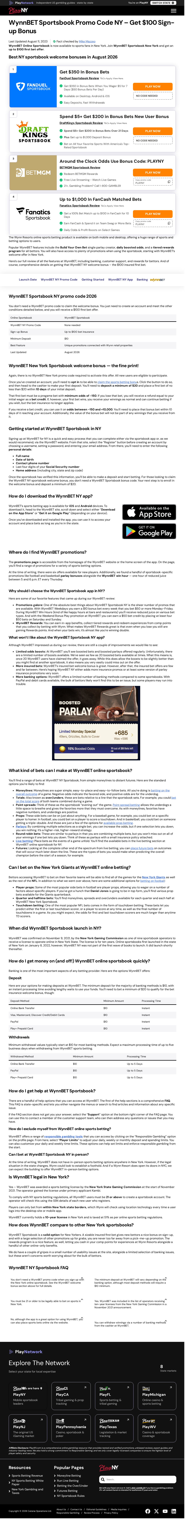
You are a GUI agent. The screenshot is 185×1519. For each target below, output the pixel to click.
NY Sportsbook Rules (71, 1496)
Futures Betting (67, 1491)
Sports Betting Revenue (27, 1476)
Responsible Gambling (68, 1512)
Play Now (152, 86)
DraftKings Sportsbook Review (81, 123)
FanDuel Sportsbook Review (79, 78)
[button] (173, 10)
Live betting (24, 841)
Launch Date (28, 279)
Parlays (21, 826)
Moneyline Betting (69, 1476)
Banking (142, 279)
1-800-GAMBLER (137, 1488)
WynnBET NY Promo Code (59, 279)
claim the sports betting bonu (117, 382)
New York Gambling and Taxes (27, 1491)
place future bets (142, 848)
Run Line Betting (68, 1481)
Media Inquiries (118, 1509)
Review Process (92, 1512)
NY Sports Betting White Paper (28, 1482)
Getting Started (93, 279)
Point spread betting (126, 805)
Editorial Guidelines (96, 1509)
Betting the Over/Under (72, 1486)
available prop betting (118, 823)
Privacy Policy (111, 1512)
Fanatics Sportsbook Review (80, 205)
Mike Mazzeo (87, 41)
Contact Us (76, 1509)
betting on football (152, 881)
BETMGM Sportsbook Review (80, 167)
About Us (61, 1509)
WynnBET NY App (120, 279)
